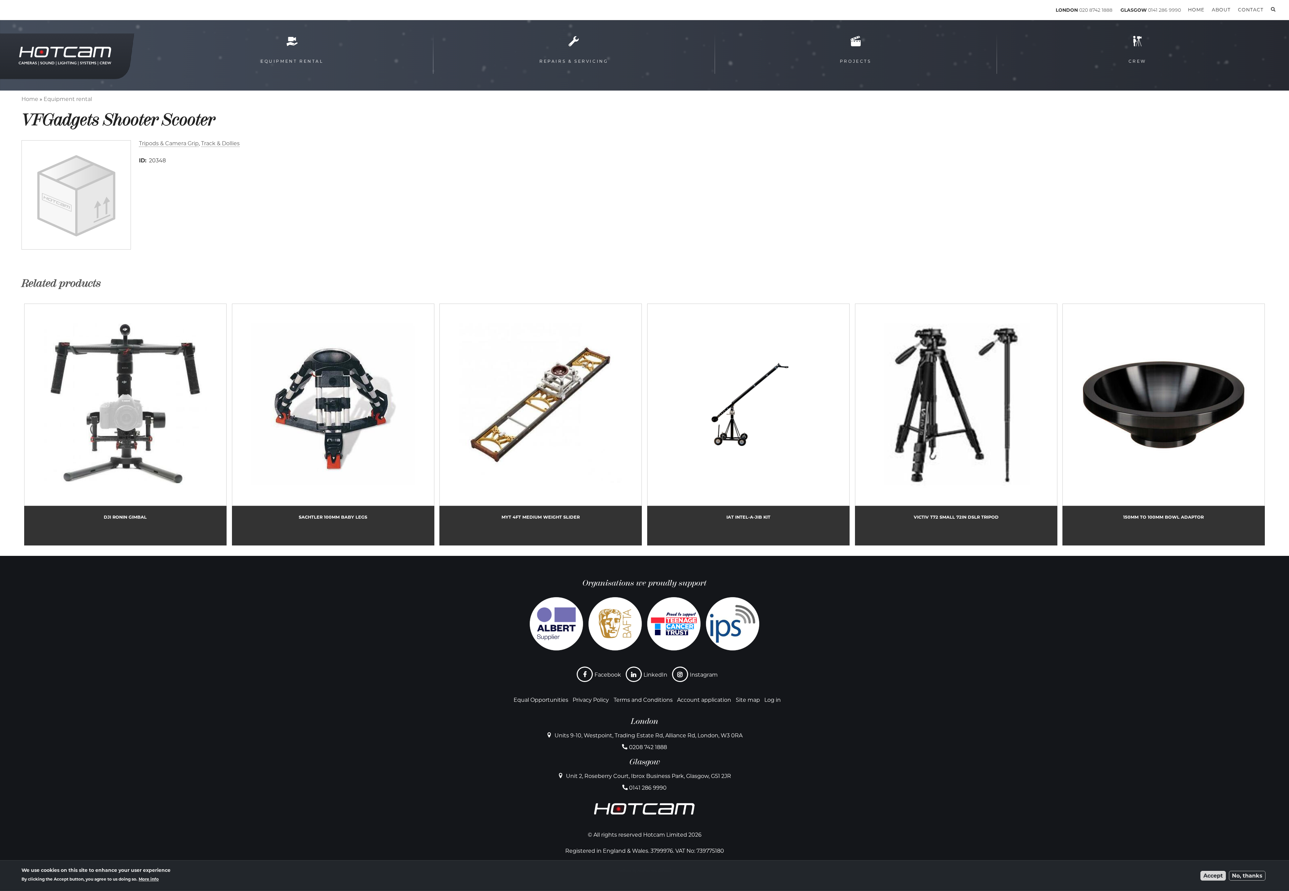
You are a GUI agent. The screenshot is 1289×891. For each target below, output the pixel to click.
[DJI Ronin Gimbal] (125, 424)
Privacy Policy (591, 700)
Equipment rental (68, 99)
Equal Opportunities (541, 700)
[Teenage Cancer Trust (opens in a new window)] (674, 623)
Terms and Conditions (643, 700)
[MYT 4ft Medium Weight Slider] (540, 424)
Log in (772, 700)
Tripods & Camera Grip (169, 143)
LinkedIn (655, 675)
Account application (704, 700)
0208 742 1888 (648, 747)
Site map (748, 700)
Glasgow (644, 762)
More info (149, 879)
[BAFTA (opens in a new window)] (615, 623)
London (644, 721)
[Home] (50, 11)
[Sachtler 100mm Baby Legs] (333, 424)
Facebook (607, 675)
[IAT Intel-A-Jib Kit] (748, 424)
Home (29, 99)
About (1221, 9)
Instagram (704, 675)
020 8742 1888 (1095, 10)
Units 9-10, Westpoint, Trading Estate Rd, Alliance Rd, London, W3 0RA (649, 735)
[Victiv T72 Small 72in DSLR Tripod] (956, 424)
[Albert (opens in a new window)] (556, 623)
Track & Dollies (220, 143)
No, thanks (1247, 876)
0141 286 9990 (1164, 10)
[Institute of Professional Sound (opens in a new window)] (732, 623)
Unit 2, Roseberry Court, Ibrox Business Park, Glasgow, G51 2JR (648, 776)
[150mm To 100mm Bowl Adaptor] (1163, 424)
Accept (1213, 876)
